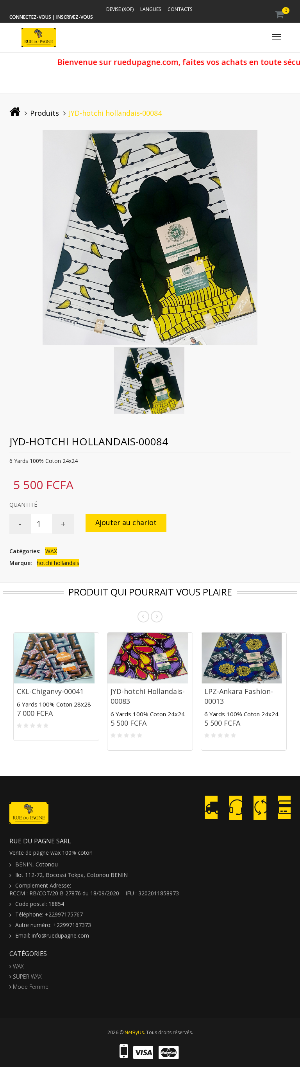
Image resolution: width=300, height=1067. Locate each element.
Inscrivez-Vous (74, 17)
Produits (44, 113)
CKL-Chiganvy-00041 (50, 691)
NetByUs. (135, 1032)
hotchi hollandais (58, 563)
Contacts (180, 9)
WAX (51, 551)
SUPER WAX (26, 976)
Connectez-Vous (30, 17)
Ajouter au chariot (126, 522)
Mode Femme (29, 986)
